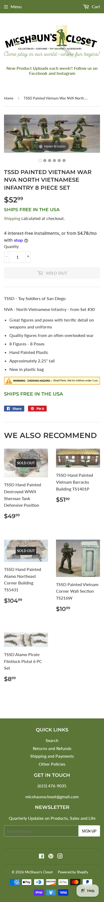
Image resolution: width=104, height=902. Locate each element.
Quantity (11, 246)
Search (52, 740)
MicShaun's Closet (39, 872)
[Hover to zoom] (52, 133)
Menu (16, 6)
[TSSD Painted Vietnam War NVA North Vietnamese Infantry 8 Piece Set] (40, 160)
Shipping (12, 218)
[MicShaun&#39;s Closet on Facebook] (41, 856)
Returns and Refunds (52, 748)
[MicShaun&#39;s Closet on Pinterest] (51, 856)
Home (8, 98)
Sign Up (89, 831)
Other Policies (52, 763)
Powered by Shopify (73, 872)
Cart (95, 6)
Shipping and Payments (52, 755)
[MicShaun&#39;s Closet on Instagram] (60, 856)
